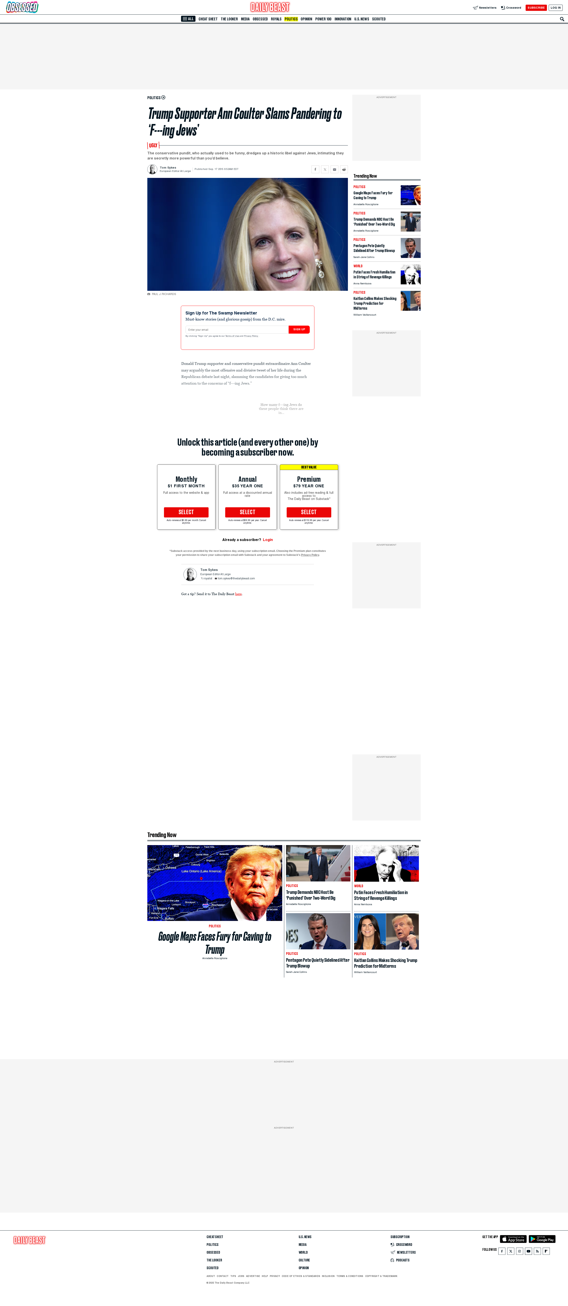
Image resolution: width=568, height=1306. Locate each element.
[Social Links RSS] (537, 1252)
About (211, 1276)
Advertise (253, 1276)
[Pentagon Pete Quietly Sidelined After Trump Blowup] (411, 257)
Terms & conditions (349, 1276)
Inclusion (328, 1276)
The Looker (229, 19)
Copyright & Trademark (381, 1276)
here (238, 594)
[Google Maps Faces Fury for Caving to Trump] (411, 204)
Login (268, 540)
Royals (276, 19)
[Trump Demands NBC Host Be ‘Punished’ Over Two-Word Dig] (411, 230)
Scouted (379, 19)
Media (245, 19)
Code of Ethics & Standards (301, 1276)
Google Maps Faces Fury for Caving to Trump (214, 942)
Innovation (343, 19)
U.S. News (361, 19)
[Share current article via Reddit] (344, 169)
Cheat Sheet (208, 19)
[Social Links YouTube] (528, 1252)
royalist (207, 578)
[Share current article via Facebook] (315, 169)
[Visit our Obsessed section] (36, 7)
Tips (233, 1276)
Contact (223, 1276)
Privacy (275, 1276)
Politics (291, 19)
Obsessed (260, 19)
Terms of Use (232, 336)
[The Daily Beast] (270, 7)
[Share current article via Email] (334, 169)
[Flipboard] (546, 1252)
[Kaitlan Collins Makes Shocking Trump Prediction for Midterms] (411, 309)
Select (186, 512)
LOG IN (556, 7)
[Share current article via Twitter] (325, 169)
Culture (304, 1260)
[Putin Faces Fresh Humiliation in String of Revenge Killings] (411, 283)
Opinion (306, 19)
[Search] (562, 19)
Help (265, 1276)
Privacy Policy (251, 336)
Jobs (241, 1276)
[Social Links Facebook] (501, 1252)
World (303, 1252)
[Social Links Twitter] (510, 1252)
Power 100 (323, 19)
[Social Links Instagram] (519, 1252)
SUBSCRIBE (536, 7)
